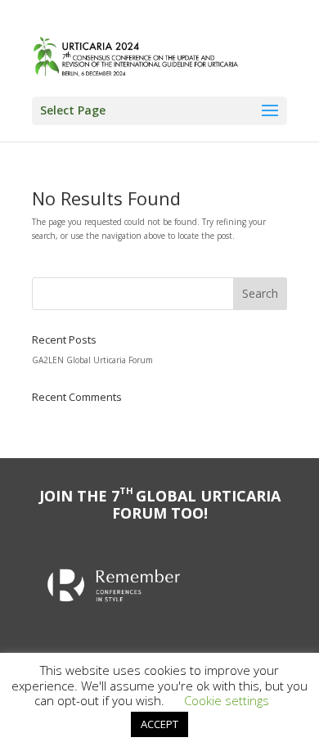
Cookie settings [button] (226, 700)
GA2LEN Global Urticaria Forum (92, 360)
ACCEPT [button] (159, 724)
